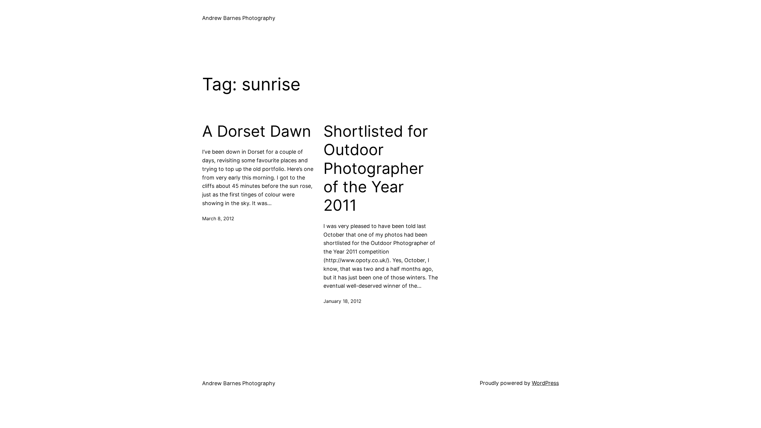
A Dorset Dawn (256, 131)
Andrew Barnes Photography (238, 18)
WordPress (545, 383)
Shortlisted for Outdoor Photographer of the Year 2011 (375, 168)
